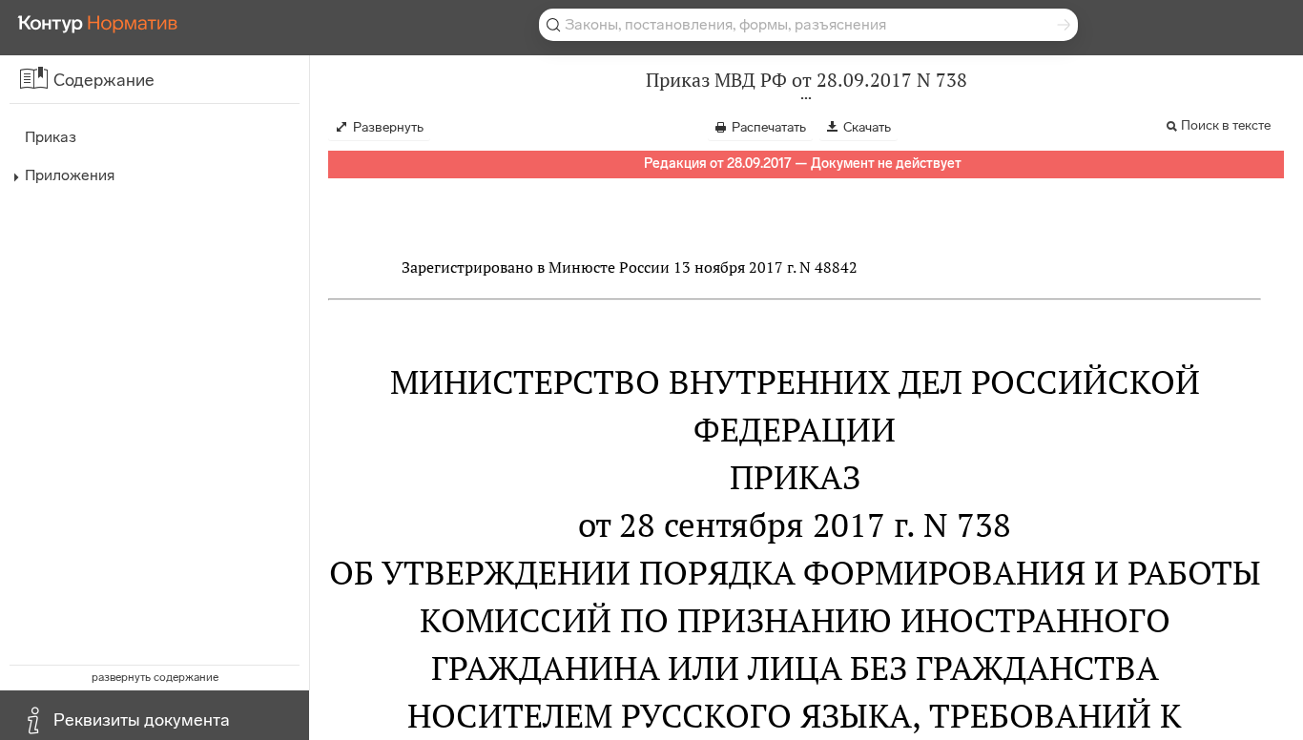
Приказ (50, 137)
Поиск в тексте (1226, 125)
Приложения (69, 175)
